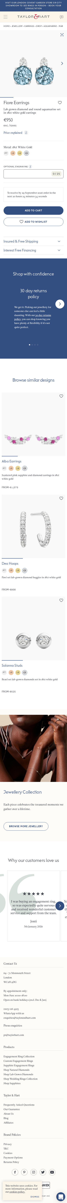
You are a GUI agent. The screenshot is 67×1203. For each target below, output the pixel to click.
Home (7, 26)
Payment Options (13, 1157)
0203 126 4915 (11, 1008)
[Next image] (62, 63)
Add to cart (33, 210)
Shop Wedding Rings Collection (21, 1078)
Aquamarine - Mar (53, 26)
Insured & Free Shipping (21, 241)
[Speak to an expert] (61, 16)
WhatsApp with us (14, 1013)
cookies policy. (17, 1191)
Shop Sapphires (12, 1083)
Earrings (29, 26)
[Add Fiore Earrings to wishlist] (59, 102)
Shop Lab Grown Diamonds (18, 1074)
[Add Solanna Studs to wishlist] (61, 600)
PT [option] (6, 153)
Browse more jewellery (26, 826)
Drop (39, 26)
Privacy (8, 1144)
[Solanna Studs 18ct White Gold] (33, 645)
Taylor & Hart (34, 16)
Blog (6, 1118)
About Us (9, 1113)
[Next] (59, 304)
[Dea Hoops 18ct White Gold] (33, 543)
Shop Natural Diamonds (16, 1069)
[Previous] (7, 304)
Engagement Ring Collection (19, 1056)
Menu (5, 16)
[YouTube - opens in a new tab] (52, 1172)
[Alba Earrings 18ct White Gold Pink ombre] (33, 440)
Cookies (8, 1153)
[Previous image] (6, 424)
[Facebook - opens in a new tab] (15, 1172)
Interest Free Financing (20, 250)
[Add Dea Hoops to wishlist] (61, 498)
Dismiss (35, 1196)
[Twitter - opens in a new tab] (43, 1172)
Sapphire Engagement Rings (19, 1065)
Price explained (13, 132)
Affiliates (8, 1122)
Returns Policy (11, 1162)
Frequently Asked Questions (19, 1104)
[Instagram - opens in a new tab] (33, 1172)
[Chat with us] (60, 1196)
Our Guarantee (12, 1109)
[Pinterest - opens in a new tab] (24, 1172)
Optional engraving (16, 166)
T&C (6, 1148)
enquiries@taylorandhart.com (20, 1017)
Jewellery (17, 26)
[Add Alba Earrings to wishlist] (61, 396)
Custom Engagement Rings (18, 1061)
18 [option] (12, 153)
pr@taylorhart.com (14, 1035)
